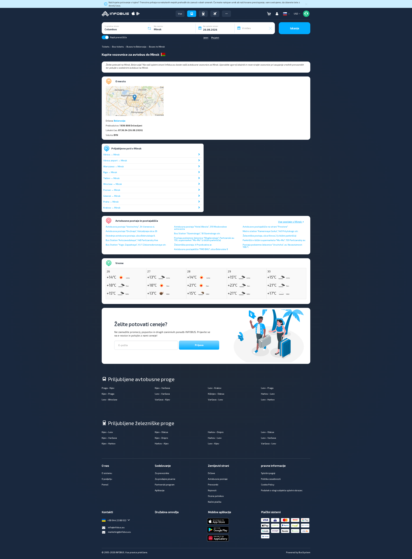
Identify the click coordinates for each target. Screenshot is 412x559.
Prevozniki (213, 484)
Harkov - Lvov (268, 393)
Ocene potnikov (216, 496)
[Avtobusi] (191, 13)
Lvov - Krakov (214, 388)
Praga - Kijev (108, 388)
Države (211, 473)
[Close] (306, 4)
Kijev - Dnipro (161, 437)
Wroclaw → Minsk (112, 184)
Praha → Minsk (111, 201)
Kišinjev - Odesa (216, 393)
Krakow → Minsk (111, 207)
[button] (226, 13)
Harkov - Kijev (162, 443)
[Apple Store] (133, 14)
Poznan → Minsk (111, 190)
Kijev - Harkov (108, 443)
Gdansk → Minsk (111, 195)
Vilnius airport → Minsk (115, 160)
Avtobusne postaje (218, 479)
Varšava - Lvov (215, 399)
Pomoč (105, 484)
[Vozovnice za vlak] (203, 13)
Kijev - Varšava (162, 388)
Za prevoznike (162, 473)
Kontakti (107, 512)
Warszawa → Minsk (113, 166)
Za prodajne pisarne (165, 479)
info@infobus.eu (116, 527)
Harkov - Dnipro (216, 432)
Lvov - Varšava (162, 393)
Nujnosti (212, 490)
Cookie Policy (267, 484)
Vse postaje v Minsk (290, 221)
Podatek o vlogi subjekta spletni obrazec (282, 490)
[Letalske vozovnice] (214, 13)
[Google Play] (138, 14)
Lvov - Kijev (213, 443)
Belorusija (119, 120)
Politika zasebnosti (271, 479)
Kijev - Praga (108, 393)
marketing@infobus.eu (119, 532)
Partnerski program (164, 484)
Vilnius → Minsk (111, 154)
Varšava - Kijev (162, 399)
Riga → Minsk (110, 172)
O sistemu (107, 473)
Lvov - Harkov (268, 399)
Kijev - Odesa (161, 432)
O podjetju (107, 479)
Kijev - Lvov (107, 432)
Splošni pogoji (268, 473)
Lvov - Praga (267, 388)
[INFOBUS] (115, 13)
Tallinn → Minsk (111, 178)
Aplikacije (159, 490)
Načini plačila (214, 501)
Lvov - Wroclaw (109, 399)
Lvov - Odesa (267, 432)
